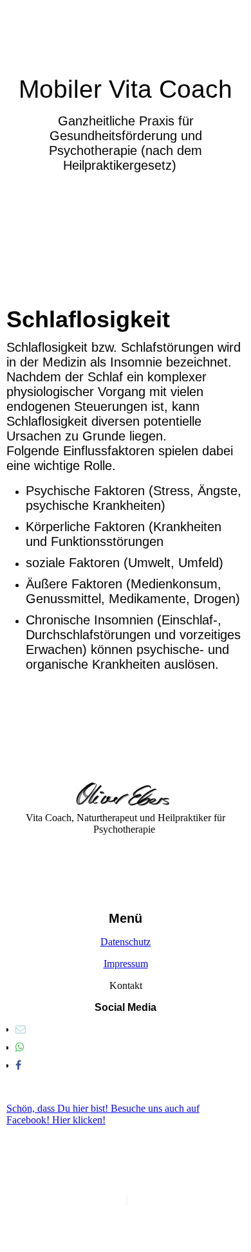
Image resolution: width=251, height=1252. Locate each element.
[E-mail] (20, 1029)
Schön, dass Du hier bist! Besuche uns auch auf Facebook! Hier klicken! (103, 1114)
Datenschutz (125, 941)
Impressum (126, 963)
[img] (126, 37)
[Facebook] (18, 1065)
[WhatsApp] (19, 1047)
